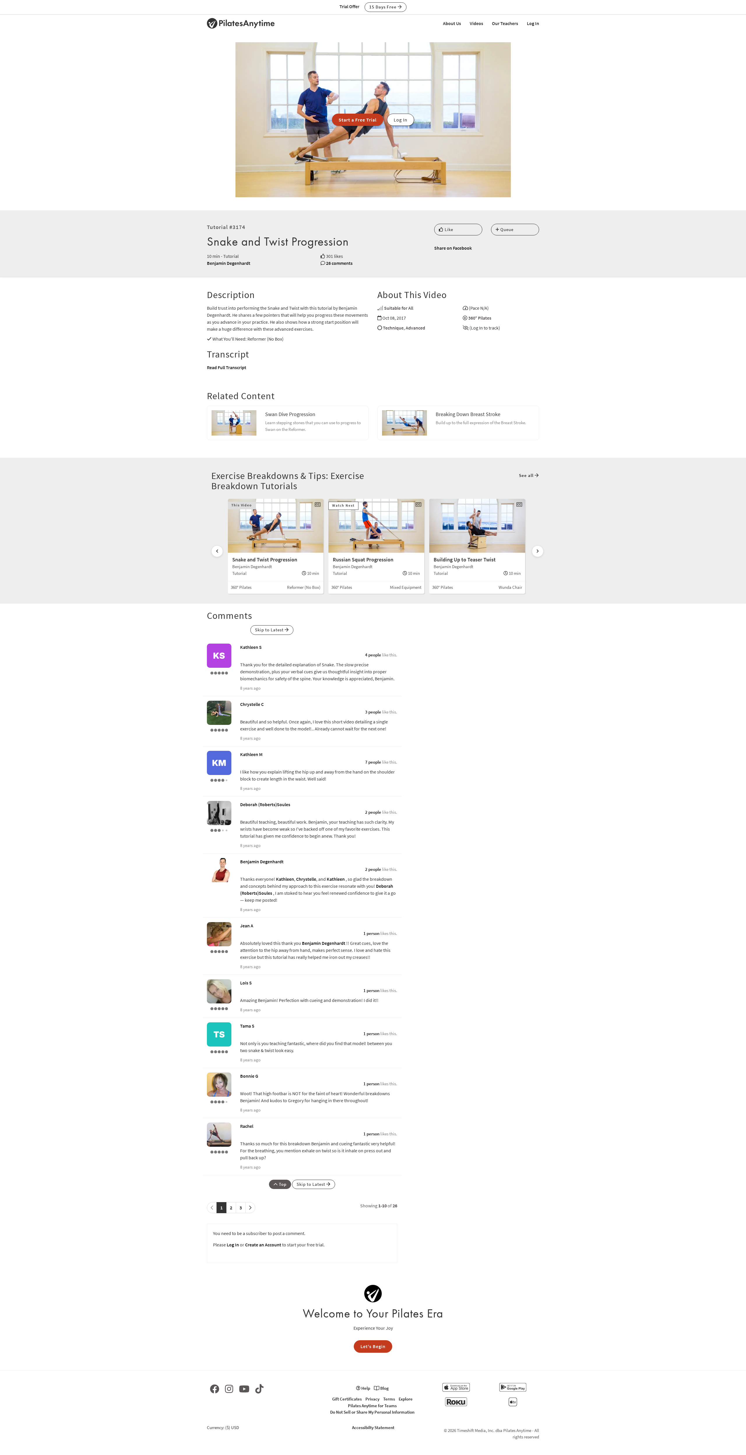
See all (527, 475)
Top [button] (282, 1184)
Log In (533, 23)
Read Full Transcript (226, 367)
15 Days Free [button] (383, 7)
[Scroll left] (217, 551)
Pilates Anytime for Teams (372, 1405)
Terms (389, 1399)
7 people (373, 762)
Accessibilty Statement (373, 1427)
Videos (476, 23)
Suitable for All (398, 308)
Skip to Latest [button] (270, 630)
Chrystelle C (252, 704)
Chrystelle (306, 879)
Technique (393, 328)
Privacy (372, 1399)
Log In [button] (400, 120)
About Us (452, 23)
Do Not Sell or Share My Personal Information (372, 1412)
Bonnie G (249, 1076)
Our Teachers (505, 23)
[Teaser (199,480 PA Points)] (219, 951)
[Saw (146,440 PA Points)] (219, 1101)
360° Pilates (479, 318)
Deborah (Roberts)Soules (265, 804)
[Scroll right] (537, 551)
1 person (371, 933)
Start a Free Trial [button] (357, 120)
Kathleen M (251, 754)
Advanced (415, 328)
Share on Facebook (453, 248)
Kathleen (285, 879)
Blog (384, 1388)
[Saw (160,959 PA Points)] (219, 780)
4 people (373, 655)
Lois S (246, 983)
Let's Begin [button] (373, 1346)
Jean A (246, 926)
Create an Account (263, 1245)
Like (448, 229)
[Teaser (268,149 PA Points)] (219, 672)
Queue (506, 229)
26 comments (339, 263)
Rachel (246, 1126)
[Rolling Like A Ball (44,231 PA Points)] (219, 830)
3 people (373, 712)
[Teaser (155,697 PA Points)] (219, 1008)
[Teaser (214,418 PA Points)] (219, 1051)
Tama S (247, 1026)
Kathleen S (251, 647)
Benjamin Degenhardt (228, 263)
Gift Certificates (347, 1399)
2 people (373, 812)
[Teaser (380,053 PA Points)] (219, 1151)
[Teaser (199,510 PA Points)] (219, 729)
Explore (406, 1399)
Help (365, 1388)
